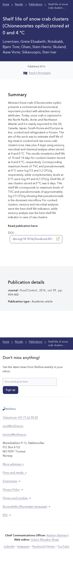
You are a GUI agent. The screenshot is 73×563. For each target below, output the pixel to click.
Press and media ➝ (14, 472)
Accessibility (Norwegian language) (25, 506)
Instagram (23, 546)
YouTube (63, 546)
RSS (5, 515)
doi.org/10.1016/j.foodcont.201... (34, 239)
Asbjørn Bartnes (57, 535)
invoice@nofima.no (14, 434)
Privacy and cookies (15, 498)
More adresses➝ (13, 464)
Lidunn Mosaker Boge (45, 539)
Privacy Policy (11, 489)
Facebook (38, 546)
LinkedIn (9, 546)
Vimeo (51, 546)
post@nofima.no (13, 426)
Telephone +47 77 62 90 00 (20, 417)
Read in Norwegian (40, 73)
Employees (10, 481)
